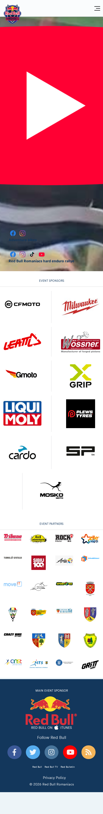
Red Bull (37, 766)
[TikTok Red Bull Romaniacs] (32, 254)
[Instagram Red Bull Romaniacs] (23, 254)
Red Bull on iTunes (51, 728)
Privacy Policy (54, 778)
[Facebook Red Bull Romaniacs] (13, 254)
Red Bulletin (68, 766)
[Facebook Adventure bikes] (13, 233)
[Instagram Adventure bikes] (22, 233)
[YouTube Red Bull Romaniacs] (41, 254)
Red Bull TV (51, 766)
